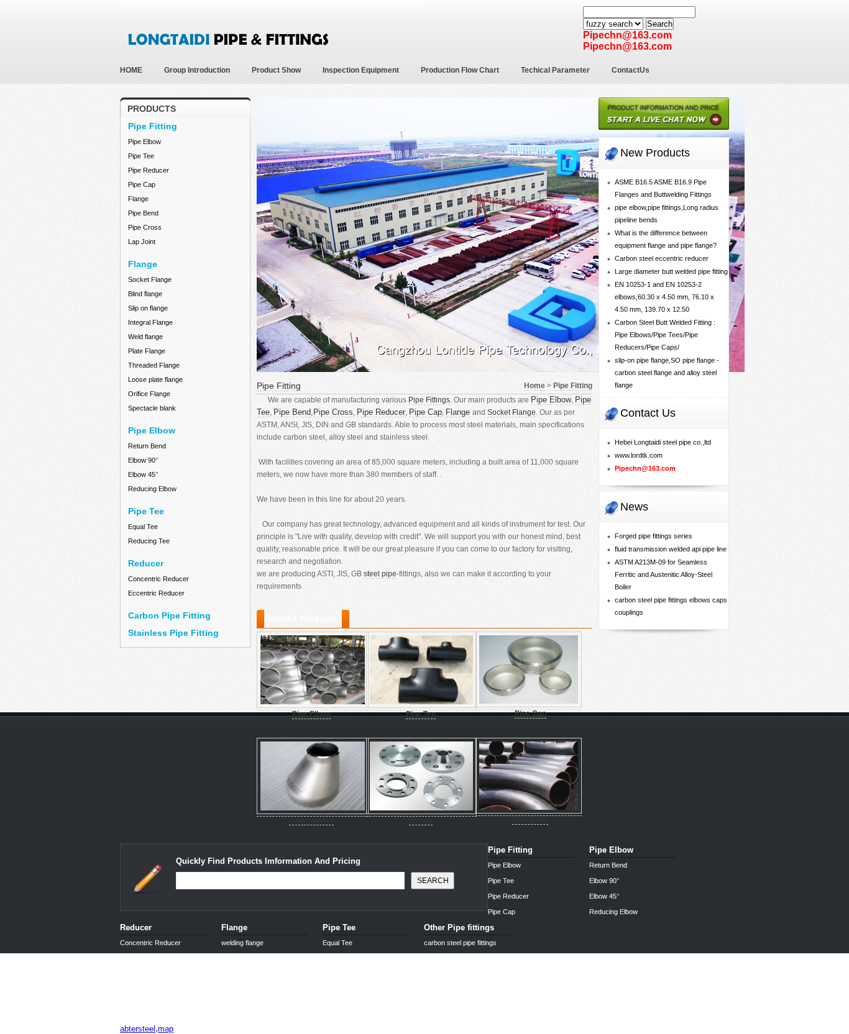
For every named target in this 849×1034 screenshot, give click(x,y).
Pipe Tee (141, 156)
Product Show (276, 70)
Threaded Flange (154, 365)
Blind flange (145, 293)
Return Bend (147, 446)
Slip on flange (148, 308)
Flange (138, 198)
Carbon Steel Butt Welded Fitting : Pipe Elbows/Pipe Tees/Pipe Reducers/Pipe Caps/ (665, 335)
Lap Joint (141, 241)
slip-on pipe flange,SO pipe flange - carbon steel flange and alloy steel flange (667, 372)
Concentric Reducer (158, 579)
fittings (133, 1018)
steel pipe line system (183, 1018)
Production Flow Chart (460, 70)
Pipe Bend (143, 213)
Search (659, 24)
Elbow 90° (143, 460)
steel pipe (380, 573)
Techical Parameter (555, 70)
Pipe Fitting (279, 386)
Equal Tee (143, 526)
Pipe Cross (145, 227)
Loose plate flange (155, 379)
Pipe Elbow (144, 141)
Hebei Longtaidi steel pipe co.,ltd (663, 442)
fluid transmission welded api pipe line (671, 549)
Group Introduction (197, 70)
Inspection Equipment (361, 70)
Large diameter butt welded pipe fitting (671, 271)
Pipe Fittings (429, 400)
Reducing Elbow (152, 488)
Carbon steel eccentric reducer (662, 258)
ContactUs (630, 70)
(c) (230, 1018)
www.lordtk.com (639, 455)
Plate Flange (146, 351)
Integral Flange (150, 322)
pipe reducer (311, 820)
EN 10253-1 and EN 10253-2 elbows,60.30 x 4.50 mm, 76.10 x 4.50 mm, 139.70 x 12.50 (664, 297)
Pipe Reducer (148, 170)
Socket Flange (150, 279)
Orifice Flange (149, 393)
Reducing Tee (149, 541)
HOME (131, 70)
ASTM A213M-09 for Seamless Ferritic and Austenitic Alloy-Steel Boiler (663, 574)
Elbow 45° (143, 474)
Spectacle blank (152, 408)
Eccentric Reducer (156, 593)
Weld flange (145, 336)
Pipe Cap (141, 184)
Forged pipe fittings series (653, 536)
